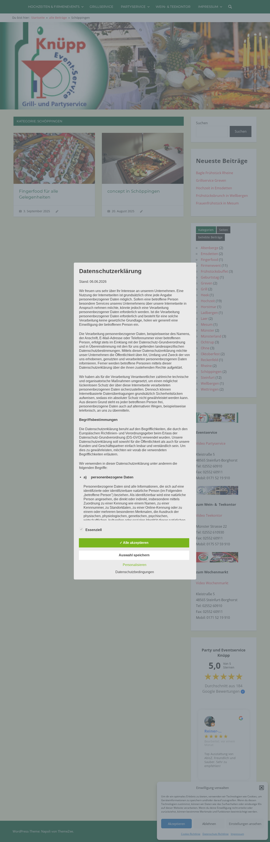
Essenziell (93, 530)
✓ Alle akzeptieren (134, 542)
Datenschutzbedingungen (134, 572)
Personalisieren (134, 565)
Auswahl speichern (134, 555)
